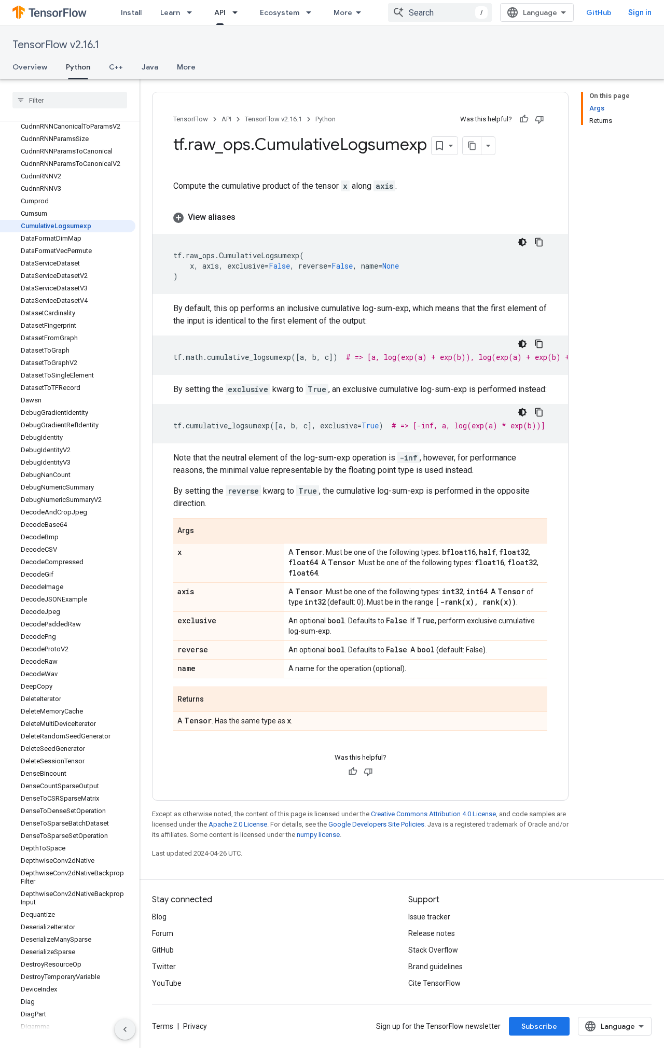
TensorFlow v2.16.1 (55, 44)
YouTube (167, 983)
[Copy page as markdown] (472, 146)
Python (78, 67)
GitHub (599, 12)
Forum (162, 933)
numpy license (318, 835)
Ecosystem (279, 12)
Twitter (164, 966)
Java (150, 67)
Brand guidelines (435, 966)
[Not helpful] (539, 119)
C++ (116, 67)
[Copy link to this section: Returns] (214, 700)
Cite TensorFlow (434, 983)
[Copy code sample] (539, 242)
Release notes (431, 933)
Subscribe (539, 1026)
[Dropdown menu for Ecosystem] (311, 12)
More (343, 12)
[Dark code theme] (522, 242)
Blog (159, 917)
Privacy (195, 1026)
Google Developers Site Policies (376, 824)
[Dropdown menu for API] (238, 12)
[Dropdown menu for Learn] (192, 12)
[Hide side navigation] (125, 1029)
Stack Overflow (433, 950)
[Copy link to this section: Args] (204, 531)
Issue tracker (429, 917)
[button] (360, 217)
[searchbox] (69, 100)
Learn (170, 12)
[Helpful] (524, 119)
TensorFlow (190, 119)
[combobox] (440, 12)
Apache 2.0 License (238, 824)
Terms (162, 1026)
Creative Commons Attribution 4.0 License (433, 814)
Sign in (640, 12)
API (220, 12)
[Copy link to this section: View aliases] (246, 217)
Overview (29, 67)
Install (131, 12)
